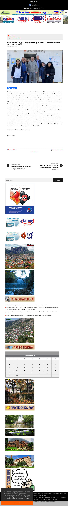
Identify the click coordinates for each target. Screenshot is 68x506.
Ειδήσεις (11, 36)
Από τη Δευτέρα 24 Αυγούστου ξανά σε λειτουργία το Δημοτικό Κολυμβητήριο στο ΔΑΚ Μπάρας (29, 315)
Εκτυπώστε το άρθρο (57, 149)
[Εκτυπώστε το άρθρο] (51, 149)
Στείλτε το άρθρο (12, 149)
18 (24, 370)
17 (17, 370)
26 (32, 373)
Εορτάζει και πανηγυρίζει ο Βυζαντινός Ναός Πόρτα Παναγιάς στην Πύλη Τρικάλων (27, 305)
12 (32, 367)
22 (55, 370)
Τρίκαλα (18, 38)
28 (47, 373)
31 (17, 375)
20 (39, 370)
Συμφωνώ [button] (17, 503)
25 (24, 373)
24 (17, 373)
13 (39, 367)
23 (9, 373)
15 (55, 367)
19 (32, 370)
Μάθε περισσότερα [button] (23, 498)
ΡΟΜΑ (13, 38)
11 (24, 367)
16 (9, 370)
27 (39, 373)
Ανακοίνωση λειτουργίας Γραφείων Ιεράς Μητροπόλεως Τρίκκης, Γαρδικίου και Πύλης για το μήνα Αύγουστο (32, 307)
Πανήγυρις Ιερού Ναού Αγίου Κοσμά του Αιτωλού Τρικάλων (21, 309)
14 (47, 367)
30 (9, 375)
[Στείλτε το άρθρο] (7, 149)
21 (47, 370)
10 (17, 367)
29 (55, 373)
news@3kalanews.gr (43, 495)
